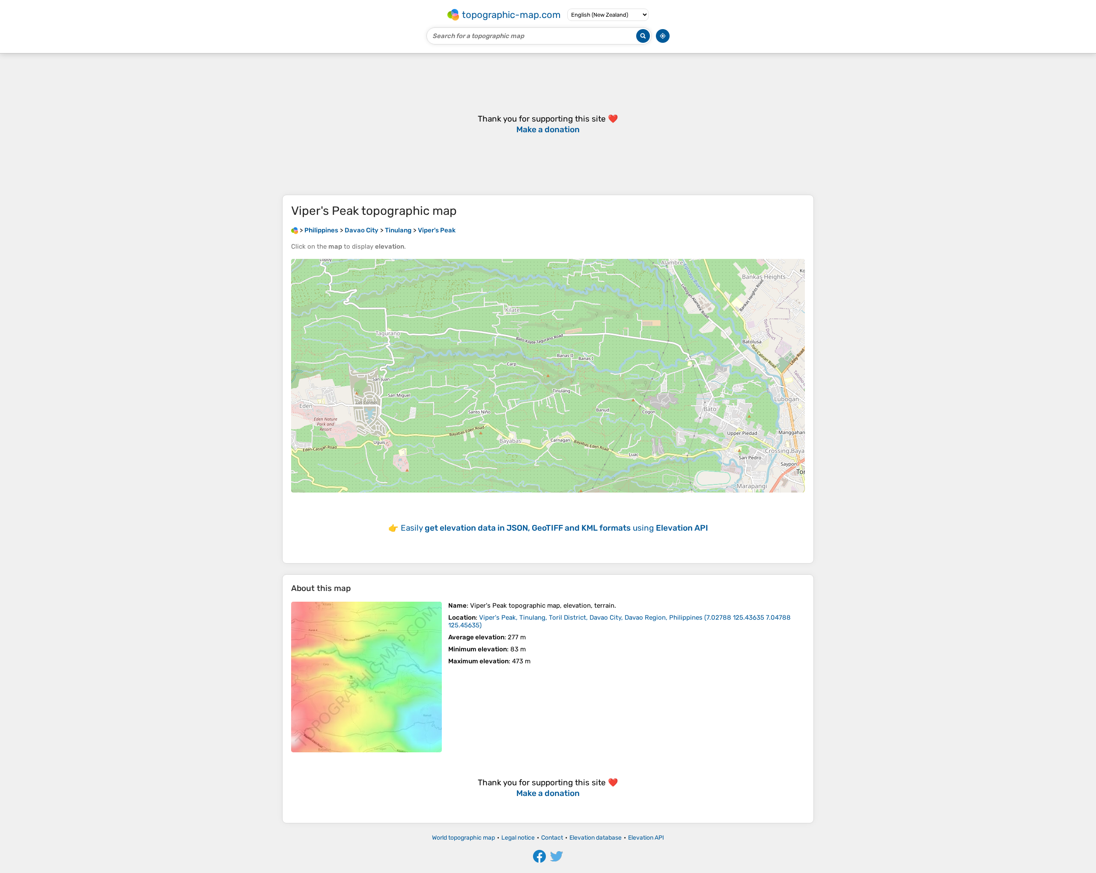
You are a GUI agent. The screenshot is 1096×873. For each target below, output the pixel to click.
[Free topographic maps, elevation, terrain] (294, 230)
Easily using (554, 528)
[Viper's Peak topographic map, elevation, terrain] (366, 677)
